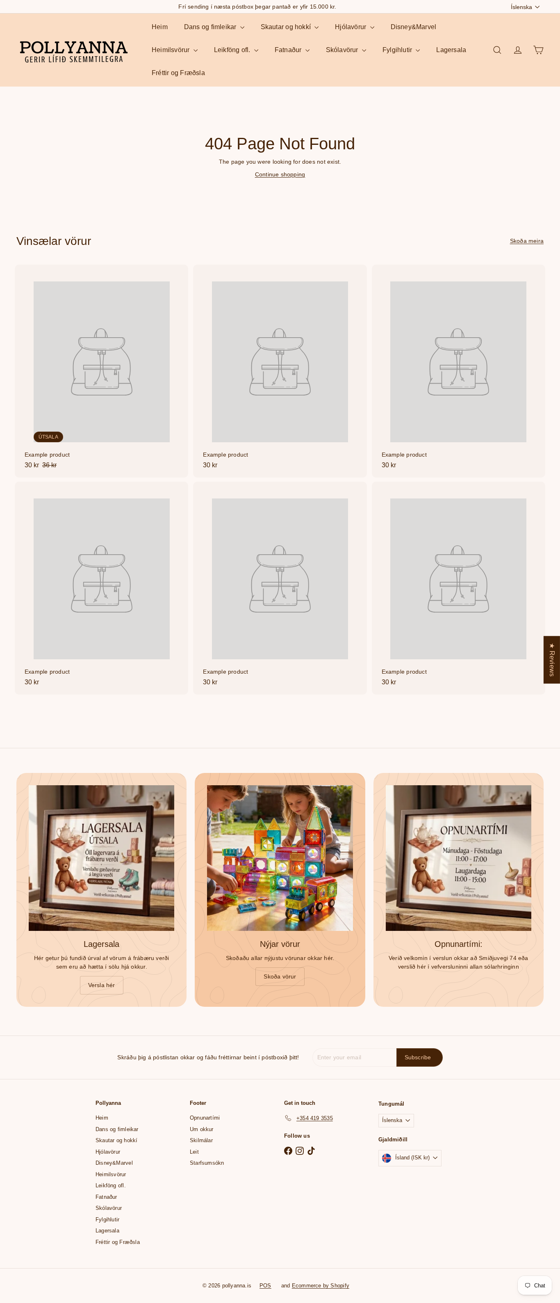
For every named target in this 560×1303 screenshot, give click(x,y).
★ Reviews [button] (552, 660)
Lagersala (451, 49)
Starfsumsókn (207, 1163)
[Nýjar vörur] (280, 858)
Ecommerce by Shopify (320, 1285)
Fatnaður (289, 49)
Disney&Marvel (414, 26)
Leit (194, 1152)
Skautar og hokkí (287, 26)
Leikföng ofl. (233, 49)
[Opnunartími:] (458, 858)
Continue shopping (280, 174)
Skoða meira (527, 241)
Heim (160, 26)
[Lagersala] (101, 858)
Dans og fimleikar (211, 26)
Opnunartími (205, 1118)
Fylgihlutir (398, 49)
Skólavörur (343, 49)
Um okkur (202, 1129)
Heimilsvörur (171, 49)
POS (265, 1285)
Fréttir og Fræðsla (178, 72)
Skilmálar (201, 1140)
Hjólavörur (351, 26)
